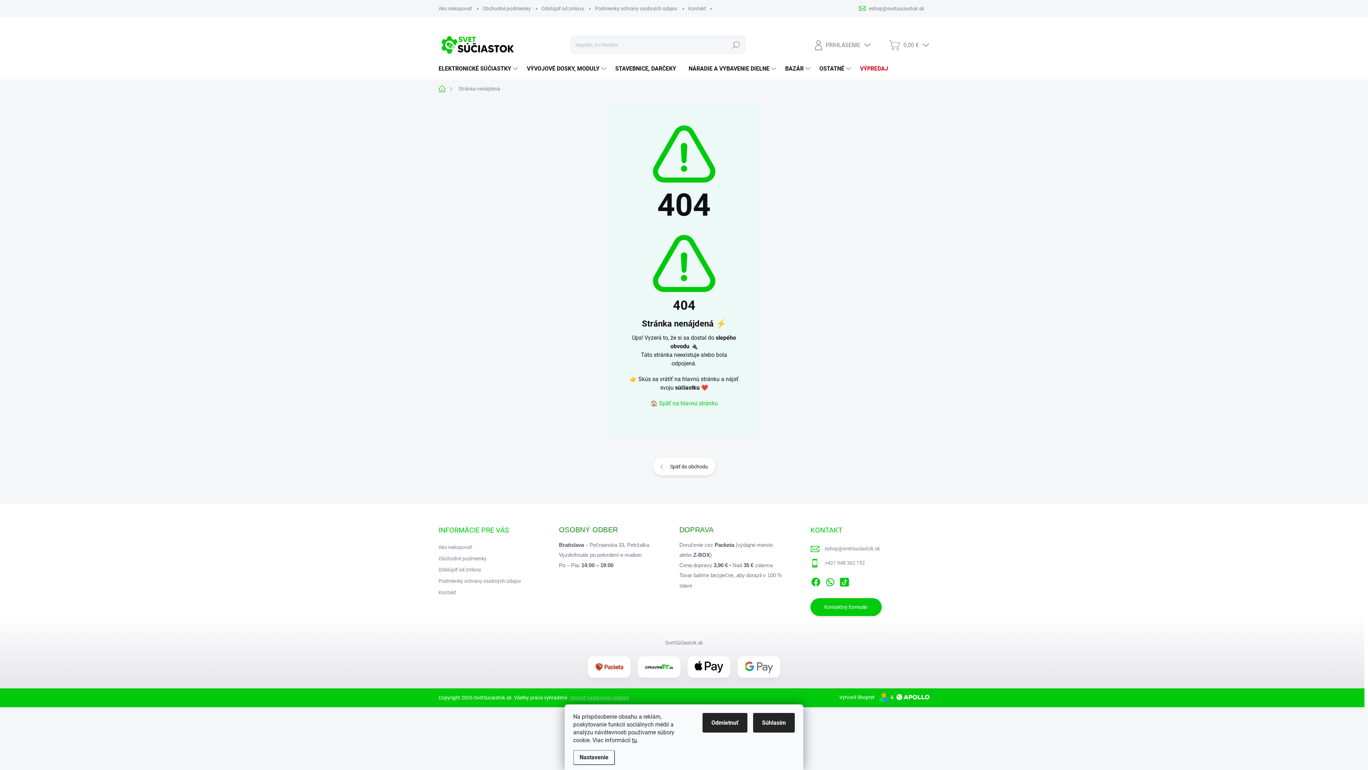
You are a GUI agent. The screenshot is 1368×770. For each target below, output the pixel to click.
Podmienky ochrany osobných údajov (636, 8)
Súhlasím (774, 722)
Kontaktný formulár (846, 607)
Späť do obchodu (689, 466)
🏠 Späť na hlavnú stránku (684, 403)
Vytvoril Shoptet (857, 697)
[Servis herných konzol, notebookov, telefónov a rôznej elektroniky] (659, 667)
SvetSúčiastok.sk (684, 643)
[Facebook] (815, 580)
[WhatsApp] (830, 580)
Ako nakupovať (455, 8)
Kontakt (697, 8)
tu (634, 740)
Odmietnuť (725, 722)
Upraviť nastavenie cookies (599, 697)
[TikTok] (844, 580)
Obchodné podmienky (507, 8)
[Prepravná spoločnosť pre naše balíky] (609, 667)
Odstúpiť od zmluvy (563, 8)
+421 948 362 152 (845, 563)
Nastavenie (594, 757)
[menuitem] (479, 68)
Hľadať (736, 45)
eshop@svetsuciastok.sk (852, 548)
